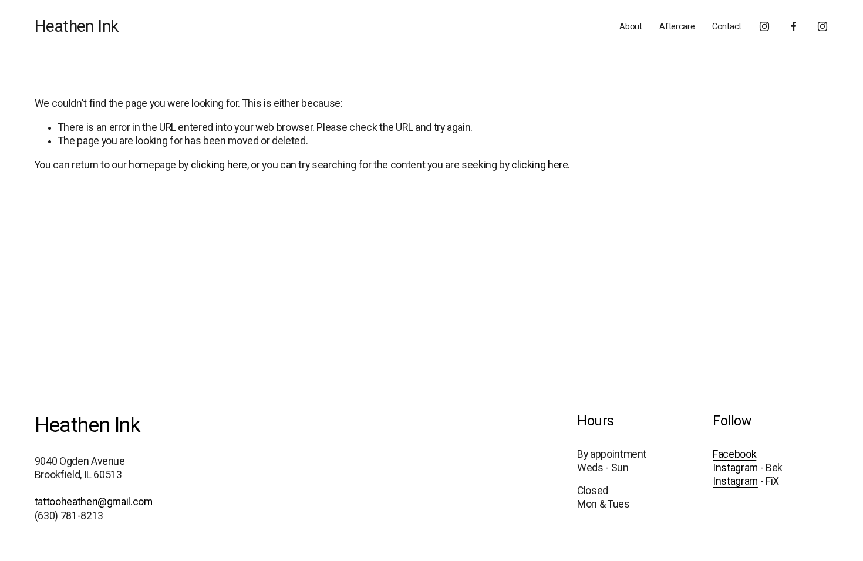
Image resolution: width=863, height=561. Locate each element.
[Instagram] (764, 26)
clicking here (219, 165)
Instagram (735, 468)
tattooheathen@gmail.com (94, 502)
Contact (726, 26)
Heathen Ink (77, 26)
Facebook (734, 454)
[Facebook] (794, 26)
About (630, 26)
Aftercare (677, 26)
